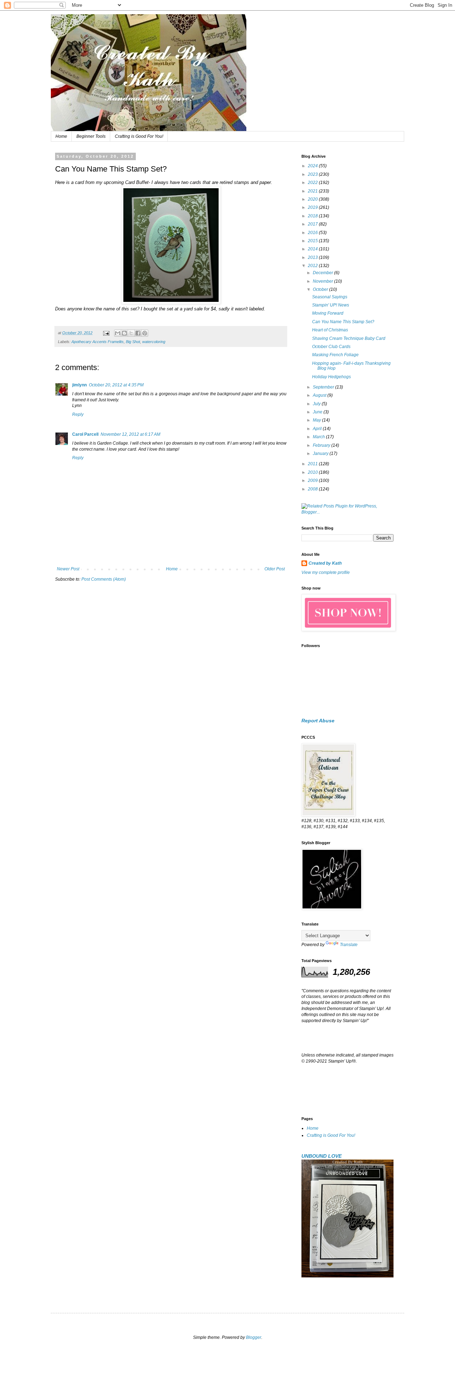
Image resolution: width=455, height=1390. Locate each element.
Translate (349, 944)
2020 (313, 199)
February (322, 445)
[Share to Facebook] (137, 333)
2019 (313, 207)
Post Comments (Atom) (103, 579)
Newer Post (68, 568)
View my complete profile (325, 572)
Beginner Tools (91, 136)
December (323, 272)
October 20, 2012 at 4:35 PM (116, 384)
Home (61, 136)
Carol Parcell (85, 434)
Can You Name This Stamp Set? (343, 321)
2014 (313, 248)
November (323, 281)
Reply (78, 414)
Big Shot (133, 342)
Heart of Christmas (330, 329)
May (317, 420)
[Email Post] (106, 333)
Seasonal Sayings (329, 296)
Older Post (274, 568)
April (318, 428)
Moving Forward (327, 313)
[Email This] (117, 333)
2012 (313, 265)
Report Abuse (317, 720)
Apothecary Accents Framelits (97, 342)
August (320, 395)
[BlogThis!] (124, 333)
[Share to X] (131, 333)
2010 (313, 472)
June (318, 411)
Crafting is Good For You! (139, 136)
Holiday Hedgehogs (331, 376)
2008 (313, 489)
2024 (313, 165)
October (321, 289)
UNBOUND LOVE (321, 1156)
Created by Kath (325, 563)
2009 (313, 480)
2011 (313, 463)
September (324, 387)
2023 (313, 174)
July (317, 403)
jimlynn (79, 384)
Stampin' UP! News (330, 305)
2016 (313, 232)
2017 (313, 224)
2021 (313, 191)
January (321, 453)
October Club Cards (331, 346)
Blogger (253, 1337)
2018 (313, 215)
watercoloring (153, 342)
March (319, 436)
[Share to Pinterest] (144, 333)
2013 (313, 257)
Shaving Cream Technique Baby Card (348, 338)
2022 (313, 182)
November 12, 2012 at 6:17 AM (130, 434)
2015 (313, 240)
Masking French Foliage (335, 354)
